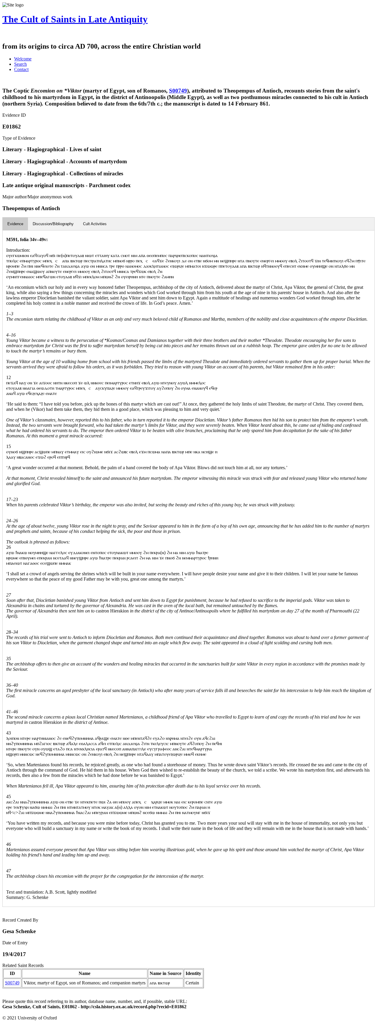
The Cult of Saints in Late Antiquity (75, 19)
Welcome (23, 58)
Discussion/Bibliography (53, 224)
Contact (21, 69)
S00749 (178, 91)
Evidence (15, 224)
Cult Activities (95, 224)
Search (20, 64)
